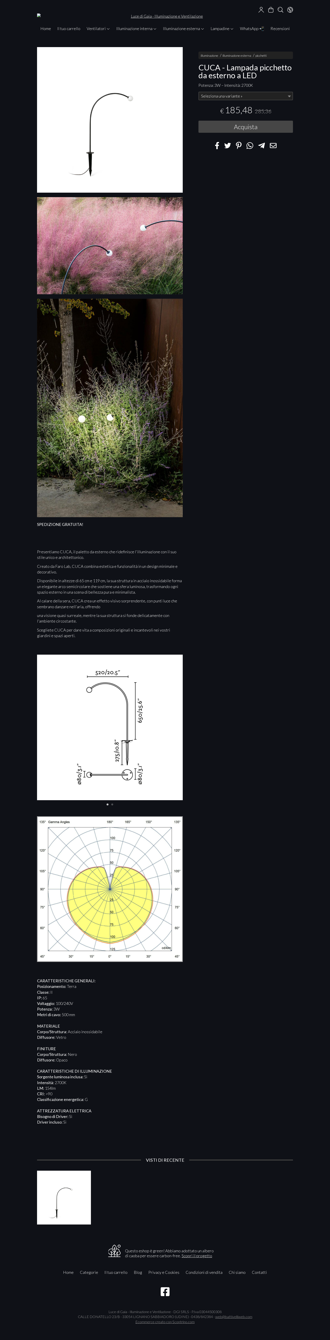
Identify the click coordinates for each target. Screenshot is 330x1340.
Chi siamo (237, 1272)
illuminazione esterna (236, 55)
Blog (138, 1272)
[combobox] (245, 96)
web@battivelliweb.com (233, 1316)
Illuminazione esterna (182, 28)
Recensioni (280, 28)
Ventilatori (96, 28)
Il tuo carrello (68, 28)
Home (45, 28)
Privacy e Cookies (163, 1272)
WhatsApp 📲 (252, 28)
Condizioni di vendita (204, 1272)
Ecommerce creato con (165, 1322)
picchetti (261, 55)
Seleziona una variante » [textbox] (221, 96)
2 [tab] (112, 804)
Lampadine (220, 28)
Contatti (259, 1272)
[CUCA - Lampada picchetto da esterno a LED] (110, 120)
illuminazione (209, 55)
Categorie (89, 1272)
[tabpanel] (110, 727)
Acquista (245, 127)
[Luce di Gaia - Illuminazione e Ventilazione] (165, 12)
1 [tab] (107, 804)
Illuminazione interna (134, 28)
